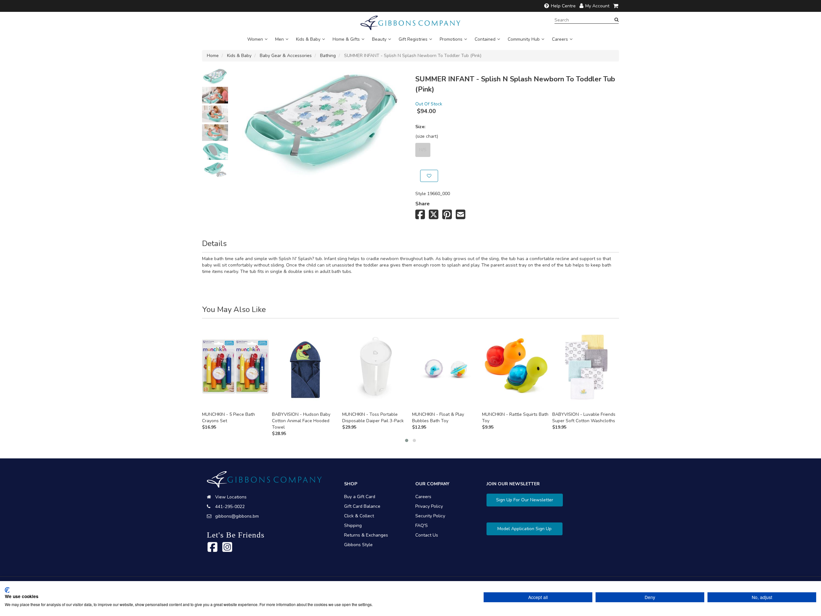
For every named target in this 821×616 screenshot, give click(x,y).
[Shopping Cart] (616, 6)
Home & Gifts (346, 39)
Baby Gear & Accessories (286, 56)
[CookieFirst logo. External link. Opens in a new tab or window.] (7, 590)
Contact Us (426, 535)
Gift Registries (413, 39)
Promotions (451, 39)
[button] (406, 440)
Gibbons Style (358, 545)
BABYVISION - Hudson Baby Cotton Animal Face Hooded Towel (301, 420)
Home (213, 56)
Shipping (353, 525)
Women (255, 39)
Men (279, 39)
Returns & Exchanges (366, 535)
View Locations (231, 497)
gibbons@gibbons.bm (237, 516)
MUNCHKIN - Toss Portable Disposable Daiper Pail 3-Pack (373, 417)
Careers (560, 39)
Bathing (328, 56)
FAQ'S (421, 525)
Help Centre (563, 6)
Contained (485, 39)
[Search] (616, 20)
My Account (597, 6)
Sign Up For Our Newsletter (524, 500)
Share (422, 203)
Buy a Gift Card (359, 497)
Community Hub (524, 39)
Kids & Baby (308, 39)
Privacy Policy (429, 506)
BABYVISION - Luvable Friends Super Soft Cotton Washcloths (583, 417)
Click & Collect (359, 516)
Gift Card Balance (362, 506)
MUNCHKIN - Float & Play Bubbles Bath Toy (438, 417)
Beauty (379, 39)
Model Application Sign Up (524, 529)
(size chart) (426, 136)
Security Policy (430, 516)
